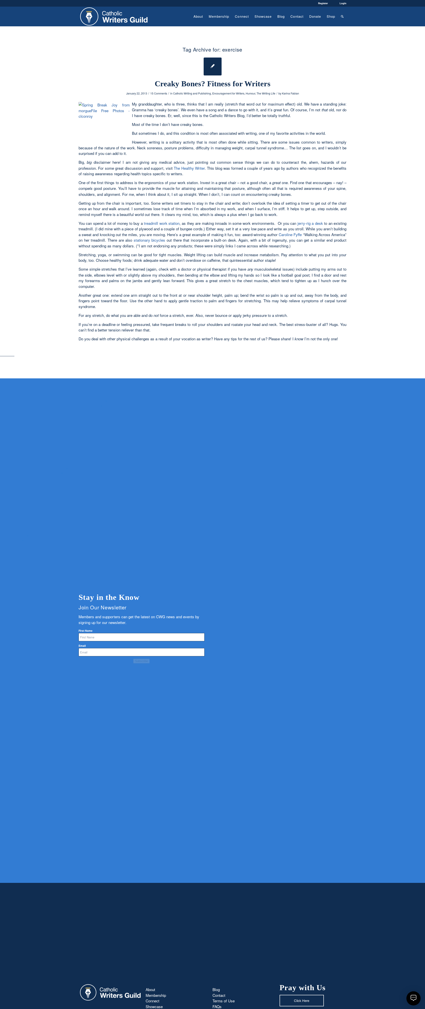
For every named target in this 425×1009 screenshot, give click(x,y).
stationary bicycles (150, 240)
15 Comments (158, 93)
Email (82, 646)
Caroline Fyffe (291, 234)
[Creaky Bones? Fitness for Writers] (213, 66)
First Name (86, 631)
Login (343, 3)
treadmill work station (161, 223)
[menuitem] (198, 16)
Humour (250, 93)
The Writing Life (266, 93)
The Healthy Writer (189, 168)
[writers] (114, 16)
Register (323, 3)
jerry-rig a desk (311, 223)
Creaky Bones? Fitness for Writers (212, 83)
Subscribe (141, 661)
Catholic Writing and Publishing (192, 93)
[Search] (342, 16)
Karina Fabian (290, 93)
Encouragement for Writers (228, 93)
